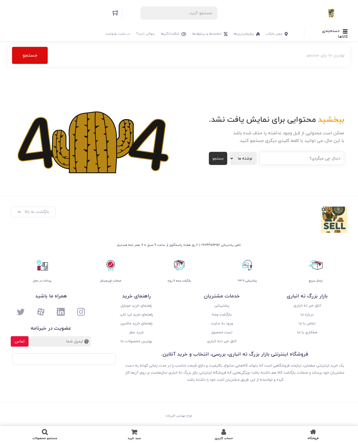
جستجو (30, 55)
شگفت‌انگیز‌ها (170, 34)
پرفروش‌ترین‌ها (244, 34)
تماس (20, 341)
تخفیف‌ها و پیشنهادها (207, 34)
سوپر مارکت (274, 34)
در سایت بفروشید (117, 34)
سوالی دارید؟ (145, 34)
